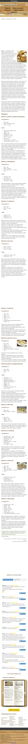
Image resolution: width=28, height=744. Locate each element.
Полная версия (14, 1)
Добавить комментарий (14, 575)
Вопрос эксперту (18, 8)
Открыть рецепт (9, 699)
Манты (15, 18)
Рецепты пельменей (5, 721)
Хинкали (7, 687)
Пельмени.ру (11, 4)
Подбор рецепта (18, 10)
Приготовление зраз (5, 720)
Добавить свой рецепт (14, 709)
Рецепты (7, 8)
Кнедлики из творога (18, 687)
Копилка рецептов (8, 677)
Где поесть (7, 10)
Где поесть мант (4, 536)
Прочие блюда (9, 18)
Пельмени (3, 18)
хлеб (11, 59)
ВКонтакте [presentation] (17, 579)
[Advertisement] (14, 35)
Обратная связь (13, 742)
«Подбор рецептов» (12, 534)
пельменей (3, 56)
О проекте (14, 12)
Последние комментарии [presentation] (8, 579)
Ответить (23, 593)
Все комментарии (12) (14, 673)
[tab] (8, 580)
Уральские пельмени (23, 719)
